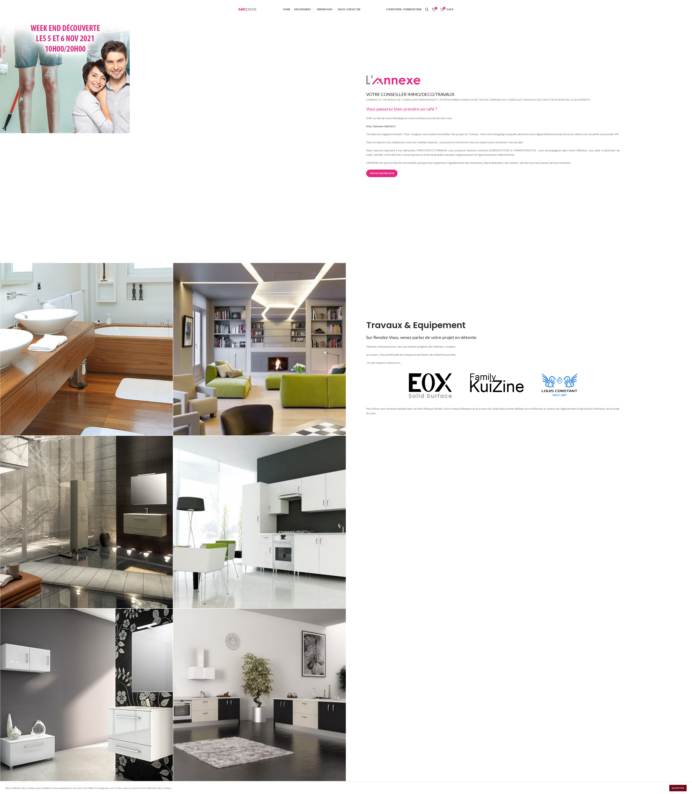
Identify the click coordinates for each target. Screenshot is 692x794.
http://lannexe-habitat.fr (381, 126)
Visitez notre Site (382, 173)
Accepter (678, 788)
